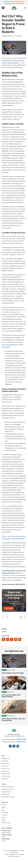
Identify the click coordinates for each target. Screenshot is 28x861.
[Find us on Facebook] (10, 746)
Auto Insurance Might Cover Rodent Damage (11, 696)
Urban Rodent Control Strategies (13, 673)
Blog (3, 810)
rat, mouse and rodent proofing (16, 566)
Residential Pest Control (8, 786)
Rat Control (5, 761)
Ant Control (5, 766)
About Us (4, 805)
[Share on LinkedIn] (7, 639)
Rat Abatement (6, 794)
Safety (3, 807)
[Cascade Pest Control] (14, 8)
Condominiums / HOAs (7, 789)
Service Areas (5, 812)
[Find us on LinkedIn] (14, 746)
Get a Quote (8, 608)
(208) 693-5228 (20, 1)
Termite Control (6, 776)
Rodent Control (5, 758)
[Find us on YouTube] (17, 746)
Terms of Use (16, 856)
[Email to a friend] (15, 639)
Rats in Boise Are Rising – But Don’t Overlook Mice (13, 719)
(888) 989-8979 (20, 3)
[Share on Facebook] (3, 639)
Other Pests (5, 778)
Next (20, 617)
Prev (7, 617)
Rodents (4, 631)
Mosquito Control (6, 773)
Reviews (4, 817)
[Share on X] (11, 639)
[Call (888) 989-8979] (3, 7)
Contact (4, 820)
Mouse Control (5, 763)
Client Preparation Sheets (8, 797)
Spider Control (5, 768)
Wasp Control (5, 771)
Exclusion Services (6, 791)
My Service (4, 815)
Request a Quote (6, 822)
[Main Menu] (24, 7)
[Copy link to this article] (19, 639)
